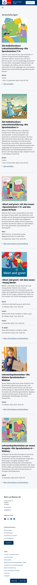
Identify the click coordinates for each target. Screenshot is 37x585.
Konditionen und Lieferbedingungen (13, 565)
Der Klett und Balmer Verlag (11, 554)
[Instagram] (8, 519)
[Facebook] (11, 519)
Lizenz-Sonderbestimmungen (11, 570)
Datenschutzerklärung (10, 568)
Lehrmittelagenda (8, 538)
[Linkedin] (14, 519)
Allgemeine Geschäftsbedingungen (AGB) (15, 562)
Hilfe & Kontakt (8, 530)
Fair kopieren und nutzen (10, 535)
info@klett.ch (7, 510)
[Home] (3, 7)
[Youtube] (5, 519)
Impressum (7, 573)
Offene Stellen (7, 560)
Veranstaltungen (8, 533)
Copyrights (7, 576)
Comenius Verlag (8, 557)
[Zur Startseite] (6, 2)
